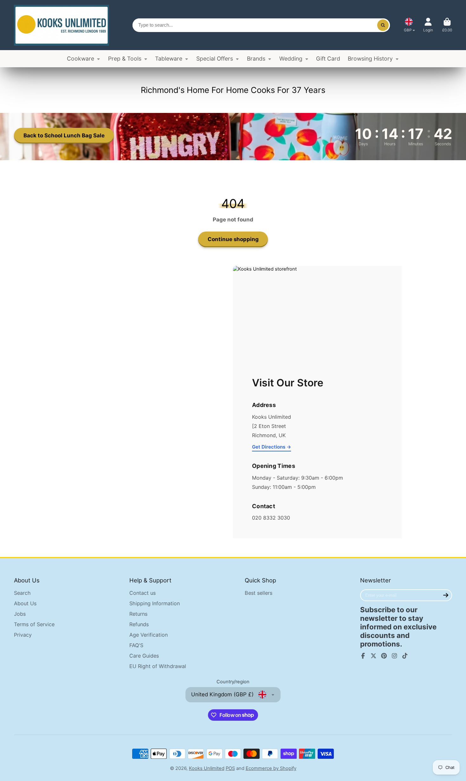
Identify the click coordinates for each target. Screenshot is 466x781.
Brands (256, 58)
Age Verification (148, 635)
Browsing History (370, 58)
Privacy (23, 635)
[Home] (61, 25)
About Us (25, 603)
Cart (447, 25)
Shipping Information (154, 603)
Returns (138, 614)
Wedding (290, 58)
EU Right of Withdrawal (157, 666)
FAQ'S (136, 645)
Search (22, 593)
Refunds (139, 624)
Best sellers (258, 593)
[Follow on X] (373, 656)
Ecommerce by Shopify (271, 768)
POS (230, 768)
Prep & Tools (124, 58)
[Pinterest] (384, 656)
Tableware (168, 58)
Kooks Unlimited (206, 768)
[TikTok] (405, 656)
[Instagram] (394, 656)
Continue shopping (233, 239)
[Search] (382, 25)
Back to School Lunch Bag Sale (64, 135)
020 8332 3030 (271, 518)
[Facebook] (363, 656)
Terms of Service (34, 624)
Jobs (20, 614)
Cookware (80, 58)
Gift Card (328, 58)
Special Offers (214, 58)
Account (428, 25)
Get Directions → (271, 447)
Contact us (142, 593)
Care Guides (144, 656)
